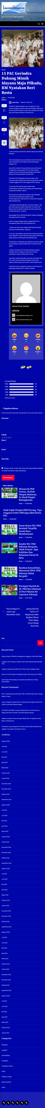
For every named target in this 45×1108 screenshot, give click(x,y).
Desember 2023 (6, 911)
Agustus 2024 (6, 868)
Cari (3, 638)
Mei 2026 (4, 757)
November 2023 (6, 916)
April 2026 (4, 762)
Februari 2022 (6, 1027)
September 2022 (6, 990)
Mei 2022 (4, 1011)
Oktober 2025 (6, 794)
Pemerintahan (6, 1055)
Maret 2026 (5, 767)
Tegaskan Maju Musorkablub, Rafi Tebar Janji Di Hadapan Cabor (20, 669)
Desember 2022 (6, 974)
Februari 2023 (6, 964)
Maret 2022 (5, 1022)
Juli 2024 (4, 874)
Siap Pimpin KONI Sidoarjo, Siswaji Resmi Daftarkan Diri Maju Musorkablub (20, 681)
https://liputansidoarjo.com (24, 319)
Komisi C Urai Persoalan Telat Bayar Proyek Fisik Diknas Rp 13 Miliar (22, 674)
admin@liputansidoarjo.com (24, 315)
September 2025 (6, 799)
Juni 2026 (4, 752)
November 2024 (6, 852)
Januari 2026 (5, 778)
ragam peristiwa (6, 1082)
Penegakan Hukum (7, 1066)
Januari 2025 (5, 842)
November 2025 (6, 789)
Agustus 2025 (6, 805)
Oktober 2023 (6, 921)
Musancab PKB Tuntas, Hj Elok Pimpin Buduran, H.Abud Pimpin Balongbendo (28, 495)
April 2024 (4, 890)
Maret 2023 (5, 958)
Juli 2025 (4, 810)
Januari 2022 (5, 1033)
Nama (4, 440)
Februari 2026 (6, 773)
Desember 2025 (6, 783)
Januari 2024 (5, 905)
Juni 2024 (4, 879)
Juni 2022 (4, 1006)
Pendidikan (5, 1061)
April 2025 (4, 826)
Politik (3, 69)
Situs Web (5, 459)
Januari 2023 (5, 969)
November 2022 (6, 980)
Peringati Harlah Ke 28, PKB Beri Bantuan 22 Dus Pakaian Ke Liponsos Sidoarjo (30, 590)
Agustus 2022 (6, 996)
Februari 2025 (6, 836)
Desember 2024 (6, 847)
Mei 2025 (4, 821)
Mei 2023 (4, 948)
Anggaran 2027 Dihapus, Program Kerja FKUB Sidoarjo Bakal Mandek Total (22, 663)
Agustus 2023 (6, 932)
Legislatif (4, 1050)
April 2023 (4, 953)
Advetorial (4, 1045)
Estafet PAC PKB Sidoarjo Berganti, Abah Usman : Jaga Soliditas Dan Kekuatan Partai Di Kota (28, 551)
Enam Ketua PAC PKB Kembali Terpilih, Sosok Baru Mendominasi (30, 529)
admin (3, 97)
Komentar (6, 418)
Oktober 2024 (6, 858)
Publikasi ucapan (7, 1076)
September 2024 (6, 863)
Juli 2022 (4, 1001)
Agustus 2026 (6, 741)
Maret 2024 (5, 895)
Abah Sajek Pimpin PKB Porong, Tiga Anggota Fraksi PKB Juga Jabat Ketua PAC (22, 513)
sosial (3, 1087)
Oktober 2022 (6, 985)
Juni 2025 (4, 815)
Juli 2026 (4, 746)
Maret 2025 (5, 831)
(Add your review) (10, 398)
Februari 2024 (6, 900)
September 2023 (6, 927)
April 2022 (4, 1017)
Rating (4, 435)
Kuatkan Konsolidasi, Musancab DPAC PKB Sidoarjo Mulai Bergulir (30, 572)
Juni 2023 (4, 943)
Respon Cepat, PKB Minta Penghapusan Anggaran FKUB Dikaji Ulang (22, 656)
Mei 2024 (4, 884)
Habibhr (4, 718)
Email (4, 450)
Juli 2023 (4, 937)
